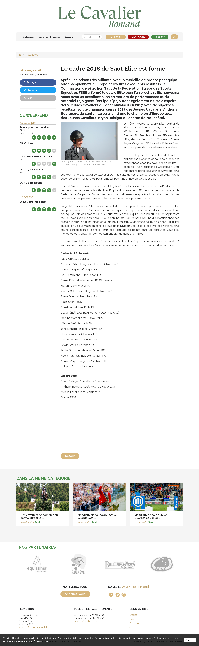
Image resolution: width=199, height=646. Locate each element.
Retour (70, 456)
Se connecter (174, 36)
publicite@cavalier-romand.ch (88, 621)
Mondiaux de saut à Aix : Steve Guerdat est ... (97, 516)
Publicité (160, 36)
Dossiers (69, 37)
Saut (37, 522)
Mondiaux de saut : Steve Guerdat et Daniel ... (150, 516)
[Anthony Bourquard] (89, 140)
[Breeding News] (99, 564)
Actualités (28, 37)
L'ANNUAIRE (138, 36)
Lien (29, 97)
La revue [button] (43, 37)
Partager (31, 82)
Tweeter (32, 90)
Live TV (54, 137)
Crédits (133, 615)
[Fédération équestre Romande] (141, 564)
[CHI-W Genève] (58, 564)
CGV (131, 627)
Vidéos (56, 37)
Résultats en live (49, 137)
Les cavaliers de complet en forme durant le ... (39, 516)
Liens (132, 619)
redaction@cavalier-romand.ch (33, 627)
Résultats (44, 137)
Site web (34, 137)
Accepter (190, 640)
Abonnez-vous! (75, 594)
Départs (39, 137)
